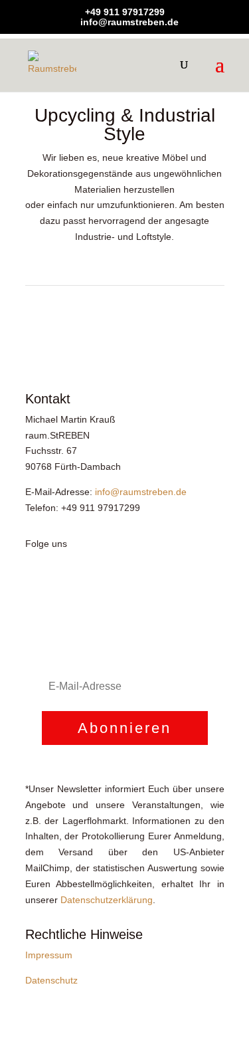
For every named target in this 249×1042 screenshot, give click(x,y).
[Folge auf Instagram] (62, 582)
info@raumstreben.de (141, 491)
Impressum (48, 955)
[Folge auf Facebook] (35, 582)
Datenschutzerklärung (106, 899)
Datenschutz (51, 980)
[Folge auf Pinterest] (89, 582)
